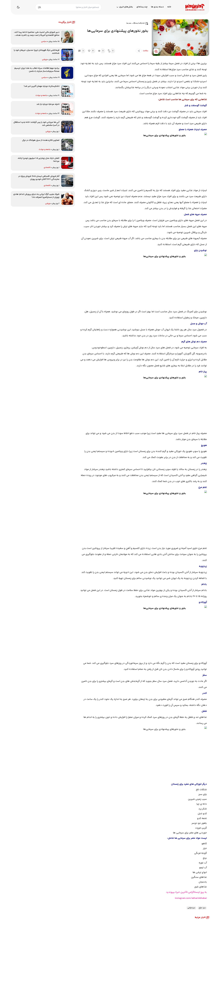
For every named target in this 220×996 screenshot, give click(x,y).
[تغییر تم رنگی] (18, 7)
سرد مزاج (202, 907)
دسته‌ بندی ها (157, 7)
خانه (169, 7)
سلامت (145, 50)
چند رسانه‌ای (141, 7)
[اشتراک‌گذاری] (139, 51)
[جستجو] (39, 7)
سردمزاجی (191, 907)
